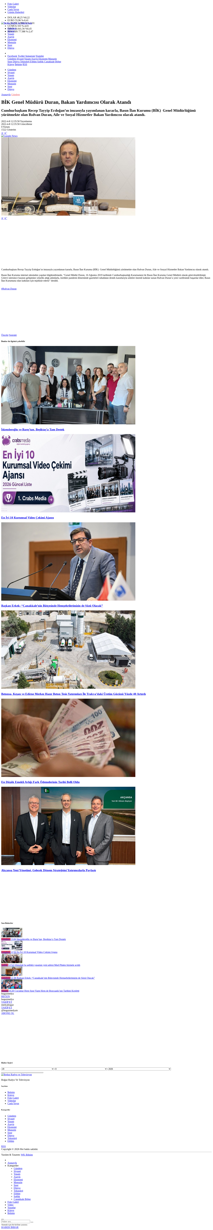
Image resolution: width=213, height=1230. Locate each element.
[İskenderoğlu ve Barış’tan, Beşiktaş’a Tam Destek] (68, 423)
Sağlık (40, 61)
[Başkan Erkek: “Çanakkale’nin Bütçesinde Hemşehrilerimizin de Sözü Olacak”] (68, 599)
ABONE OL (7, 1013)
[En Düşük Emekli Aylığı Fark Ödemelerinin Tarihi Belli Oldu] (68, 776)
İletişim (18, 64)
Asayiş (10, 36)
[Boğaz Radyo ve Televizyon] (16, 23)
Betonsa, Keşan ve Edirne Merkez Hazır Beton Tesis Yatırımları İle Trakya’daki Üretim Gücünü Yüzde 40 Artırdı (73, 694)
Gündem (11, 28)
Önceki (4, 335)
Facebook (12, 56)
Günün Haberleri (15, 12)
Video (10, 1204)
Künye (10, 64)
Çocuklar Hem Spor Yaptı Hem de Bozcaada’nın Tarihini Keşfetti (43, 990)
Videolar (11, 6)
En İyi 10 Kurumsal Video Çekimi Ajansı (27, 517)
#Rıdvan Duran (9, 288)
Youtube (40, 56)
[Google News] (9, 136)
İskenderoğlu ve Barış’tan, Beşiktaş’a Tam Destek (32, 429)
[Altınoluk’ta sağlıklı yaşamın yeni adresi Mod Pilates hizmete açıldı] (11, 962)
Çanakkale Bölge (52, 61)
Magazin (11, 42)
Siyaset (11, 31)
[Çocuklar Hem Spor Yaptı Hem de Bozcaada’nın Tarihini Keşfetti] (11, 988)
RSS (25, 64)
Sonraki (13, 335)
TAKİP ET (6, 1002)
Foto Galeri (13, 3)
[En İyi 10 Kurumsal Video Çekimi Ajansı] (68, 511)
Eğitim (33, 61)
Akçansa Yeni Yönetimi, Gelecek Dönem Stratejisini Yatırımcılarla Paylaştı (48, 870)
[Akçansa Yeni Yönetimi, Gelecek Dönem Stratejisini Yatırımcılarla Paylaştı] (68, 864)
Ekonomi (12, 39)
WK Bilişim (27, 1154)
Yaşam (10, 34)
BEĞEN (5, 996)
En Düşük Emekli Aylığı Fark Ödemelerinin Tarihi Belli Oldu (40, 782)
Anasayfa (6, 94)
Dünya (10, 48)
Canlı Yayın (13, 9)
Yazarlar (11, 1207)
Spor (9, 45)
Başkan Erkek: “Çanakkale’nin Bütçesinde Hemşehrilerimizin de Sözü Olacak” (52, 605)
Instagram (30, 56)
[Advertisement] (94, 244)
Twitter (21, 56)
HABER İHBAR (10, 1227)
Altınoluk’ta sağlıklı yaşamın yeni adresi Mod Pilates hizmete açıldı (44, 965)
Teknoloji (24, 61)
